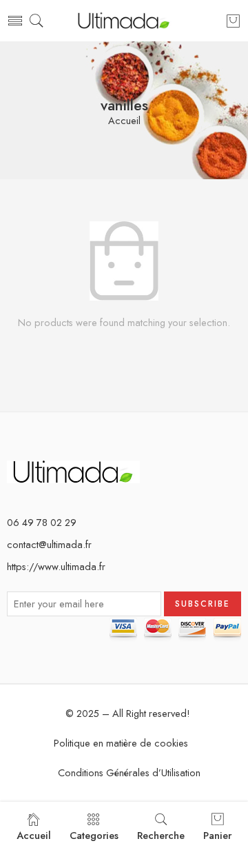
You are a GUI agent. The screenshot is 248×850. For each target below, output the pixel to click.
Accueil (124, 121)
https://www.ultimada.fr (56, 566)
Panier (217, 835)
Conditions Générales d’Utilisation (129, 772)
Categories (94, 835)
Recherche (161, 835)
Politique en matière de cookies (121, 743)
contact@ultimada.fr (49, 544)
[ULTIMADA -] (124, 21)
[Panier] (233, 21)
